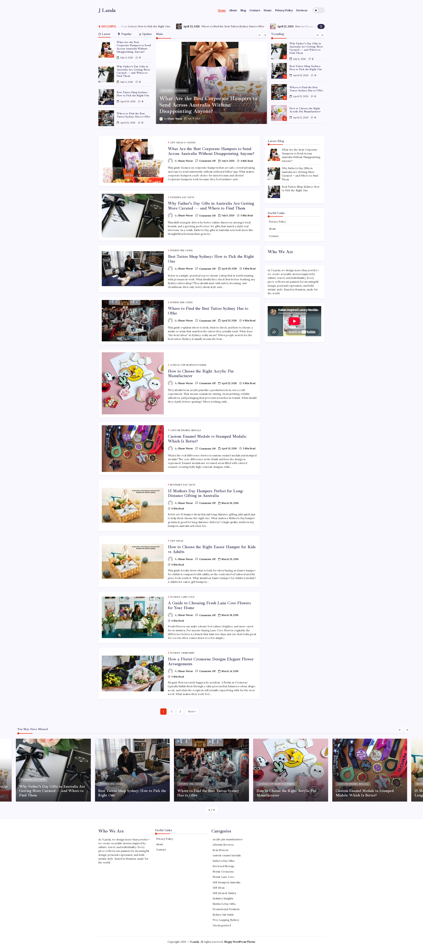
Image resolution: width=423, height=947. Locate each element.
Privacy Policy (277, 221)
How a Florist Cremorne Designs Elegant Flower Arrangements (211, 661)
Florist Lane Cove (223, 876)
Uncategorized (222, 925)
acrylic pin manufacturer (228, 839)
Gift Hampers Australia (226, 882)
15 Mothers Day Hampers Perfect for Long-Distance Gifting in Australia (206, 493)
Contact (274, 236)
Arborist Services (223, 844)
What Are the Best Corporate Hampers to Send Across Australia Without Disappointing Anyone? (134, 47)
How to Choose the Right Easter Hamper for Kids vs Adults (212, 549)
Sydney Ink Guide (223, 914)
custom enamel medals (227, 855)
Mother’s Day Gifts (224, 903)
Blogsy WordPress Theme (239, 941)
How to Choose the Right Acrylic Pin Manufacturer (219, 26)
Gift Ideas (219, 887)
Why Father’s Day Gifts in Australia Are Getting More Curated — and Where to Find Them (133, 71)
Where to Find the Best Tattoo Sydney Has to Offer (126, 26)
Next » (192, 711)
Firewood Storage (223, 866)
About (272, 228)
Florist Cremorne (223, 871)
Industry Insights (223, 898)
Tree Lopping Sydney (226, 920)
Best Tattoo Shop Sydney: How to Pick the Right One (133, 94)
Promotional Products (226, 909)
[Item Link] (106, 50)
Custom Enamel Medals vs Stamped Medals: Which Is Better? (305, 110)
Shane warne (175, 118)
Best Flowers (220, 850)
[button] (319, 10)
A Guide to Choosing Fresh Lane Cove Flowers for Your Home (209, 605)
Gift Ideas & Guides (224, 893)
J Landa (107, 10)
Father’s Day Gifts (223, 860)
